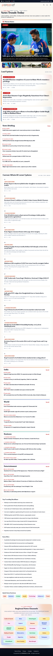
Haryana (32, 623)
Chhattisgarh (32, 618)
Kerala (44, 628)
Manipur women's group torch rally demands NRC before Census (20, 583)
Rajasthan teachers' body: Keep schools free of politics (17, 530)
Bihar (20, 618)
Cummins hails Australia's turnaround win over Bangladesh (18, 543)
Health (24, 596)
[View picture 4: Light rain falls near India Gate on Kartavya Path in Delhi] (36, 65)
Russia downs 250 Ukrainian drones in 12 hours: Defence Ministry (20, 555)
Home (48, 126)
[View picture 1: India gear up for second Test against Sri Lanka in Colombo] (7, 65)
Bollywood (40, 596)
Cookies (30, 651)
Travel (47, 596)
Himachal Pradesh (44, 623)
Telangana (44, 637)
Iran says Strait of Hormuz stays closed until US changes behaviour (20, 521)
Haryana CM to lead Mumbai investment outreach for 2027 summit (20, 546)
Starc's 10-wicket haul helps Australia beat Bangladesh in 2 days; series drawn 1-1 (24, 549)
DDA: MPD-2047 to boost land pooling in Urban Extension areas (19, 524)
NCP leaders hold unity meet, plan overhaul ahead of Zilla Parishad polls (21, 527)
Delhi (44, 618)
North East (32, 633)
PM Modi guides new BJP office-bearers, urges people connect (19, 515)
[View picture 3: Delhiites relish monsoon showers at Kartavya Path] (26, 65)
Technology (32, 596)
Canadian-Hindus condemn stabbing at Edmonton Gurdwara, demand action (23, 586)
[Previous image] (3, 42)
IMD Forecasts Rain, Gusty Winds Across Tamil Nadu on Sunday (20, 558)
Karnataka (32, 628)
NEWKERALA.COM (26, 653)
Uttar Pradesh (20, 641)
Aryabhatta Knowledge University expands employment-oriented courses (22, 540)
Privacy (24, 651)
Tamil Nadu (32, 637)
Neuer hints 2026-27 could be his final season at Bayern (18, 574)
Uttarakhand (8, 641)
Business (11, 596)
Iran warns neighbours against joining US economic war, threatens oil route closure (24, 512)
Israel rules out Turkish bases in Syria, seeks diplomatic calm (19, 508)
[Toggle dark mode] (47, 5)
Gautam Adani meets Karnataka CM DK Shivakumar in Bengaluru (20, 561)
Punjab (9, 637)
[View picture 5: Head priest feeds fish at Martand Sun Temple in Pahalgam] (46, 65)
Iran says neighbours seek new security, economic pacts (18, 577)
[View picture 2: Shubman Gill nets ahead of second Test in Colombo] (16, 65)
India (4, 596)
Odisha (44, 633)
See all (47, 370)
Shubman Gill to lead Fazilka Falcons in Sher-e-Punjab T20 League (20, 552)
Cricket (18, 596)
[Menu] (50, 5)
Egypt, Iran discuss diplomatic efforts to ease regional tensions (19, 568)
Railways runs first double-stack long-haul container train (18, 502)
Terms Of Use (17, 651)
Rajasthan (20, 637)
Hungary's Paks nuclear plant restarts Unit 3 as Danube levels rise (20, 571)
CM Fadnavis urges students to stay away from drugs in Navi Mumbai (21, 518)
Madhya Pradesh (8, 633)
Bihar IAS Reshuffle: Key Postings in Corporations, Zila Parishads (20, 565)
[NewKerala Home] (8, 5)
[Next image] (49, 42)
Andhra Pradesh (8, 618)
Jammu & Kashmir (8, 628)
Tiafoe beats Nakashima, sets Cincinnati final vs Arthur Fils (18, 580)
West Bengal (32, 641)
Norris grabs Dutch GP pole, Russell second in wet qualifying (19, 505)
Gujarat (21, 623)
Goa (9, 623)
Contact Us (36, 651)
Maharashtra (20, 633)
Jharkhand (20, 628)
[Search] (43, 5)
